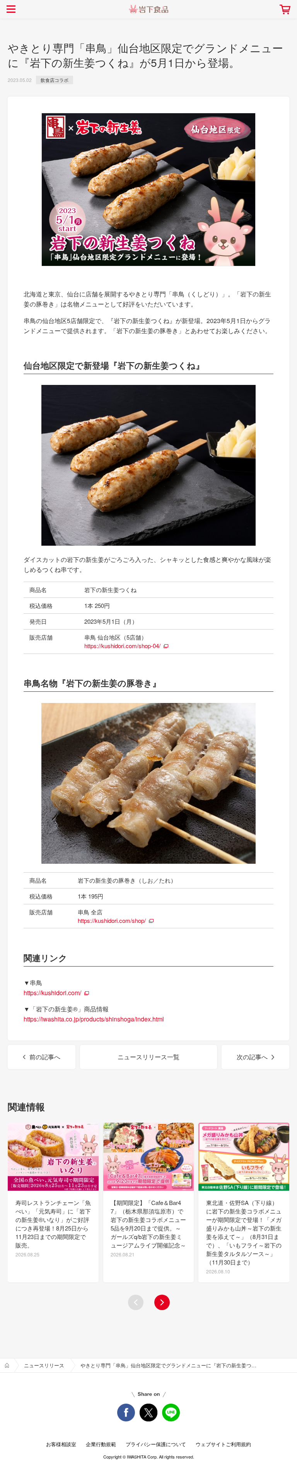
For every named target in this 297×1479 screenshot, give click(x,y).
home (7, 1365)
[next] (162, 1302)
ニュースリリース (44, 1365)
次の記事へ (252, 1056)
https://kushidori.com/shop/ (112, 920)
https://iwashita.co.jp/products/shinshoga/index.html (94, 1018)
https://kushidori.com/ (52, 992)
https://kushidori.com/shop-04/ (122, 646)
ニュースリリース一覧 (148, 1056)
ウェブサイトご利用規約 (223, 1444)
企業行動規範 (101, 1444)
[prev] (135, 1302)
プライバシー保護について (156, 1444)
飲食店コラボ (54, 80)
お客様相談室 (61, 1444)
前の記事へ (44, 1056)
